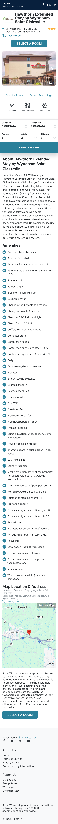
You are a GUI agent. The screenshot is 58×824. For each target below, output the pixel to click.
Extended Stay (11, 790)
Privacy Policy (10, 762)
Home (5, 755)
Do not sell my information (18, 766)
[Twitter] (12, 741)
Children (45, 134)
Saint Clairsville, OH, (21, 30)
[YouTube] (28, 741)
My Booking (9, 779)
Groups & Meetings (41, 95)
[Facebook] (4, 741)
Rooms (5, 134)
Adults (24, 134)
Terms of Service (12, 758)
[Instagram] (20, 741)
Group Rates (9, 783)
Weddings (8, 787)
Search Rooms (29, 147)
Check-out (36, 122)
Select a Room (29, 43)
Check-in (6, 122)
